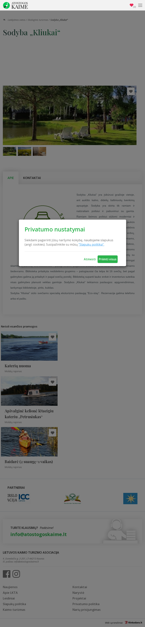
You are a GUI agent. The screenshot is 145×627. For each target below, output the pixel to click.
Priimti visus (107, 259)
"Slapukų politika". (91, 244)
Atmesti (90, 259)
